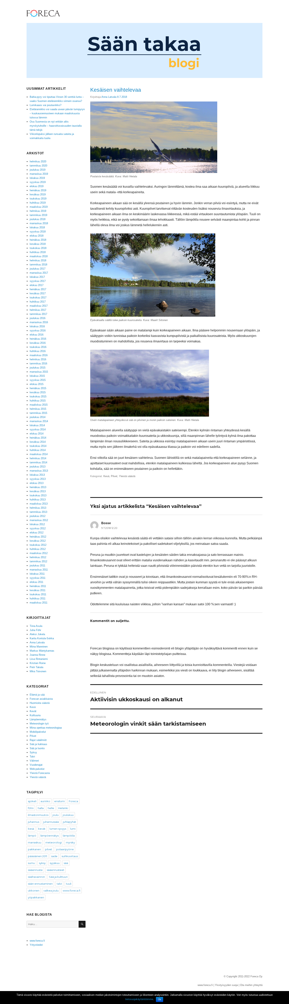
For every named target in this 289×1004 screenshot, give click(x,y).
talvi (59, 883)
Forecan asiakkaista (41, 698)
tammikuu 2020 (38, 165)
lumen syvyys (58, 828)
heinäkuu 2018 (38, 239)
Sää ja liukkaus (38, 744)
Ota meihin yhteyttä (251, 985)
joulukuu (68, 815)
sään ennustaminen (40, 883)
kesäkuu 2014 (38, 441)
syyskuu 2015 (38, 380)
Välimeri (34, 760)
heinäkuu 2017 (38, 289)
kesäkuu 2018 (38, 243)
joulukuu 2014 (37, 417)
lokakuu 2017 (37, 276)
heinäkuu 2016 (38, 338)
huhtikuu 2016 (38, 351)
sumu (31, 863)
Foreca (73, 801)
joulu (55, 815)
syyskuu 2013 (38, 478)
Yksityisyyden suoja (226, 985)
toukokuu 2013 (38, 495)
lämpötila (69, 835)
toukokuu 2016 (38, 347)
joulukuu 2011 (37, 565)
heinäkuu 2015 (38, 388)
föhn (31, 808)
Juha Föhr (35, 630)
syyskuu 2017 (38, 281)
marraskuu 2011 (39, 569)
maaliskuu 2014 (39, 454)
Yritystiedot (36, 944)
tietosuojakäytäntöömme (139, 999)
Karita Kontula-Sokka (42, 638)
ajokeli (32, 801)
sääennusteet (55, 869)
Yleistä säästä (127, 476)
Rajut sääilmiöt (38, 740)
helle (51, 808)
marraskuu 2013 (39, 470)
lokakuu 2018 (37, 227)
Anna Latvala (108, 96)
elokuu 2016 (36, 334)
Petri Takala (36, 667)
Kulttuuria (35, 715)
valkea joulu (51, 890)
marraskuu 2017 (39, 272)
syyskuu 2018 (38, 231)
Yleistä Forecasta (40, 773)
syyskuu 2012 (38, 528)
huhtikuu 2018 (38, 252)
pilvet (48, 849)
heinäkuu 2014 (38, 437)
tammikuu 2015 (38, 412)
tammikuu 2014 (38, 462)
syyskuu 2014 (38, 429)
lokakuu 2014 (37, 425)
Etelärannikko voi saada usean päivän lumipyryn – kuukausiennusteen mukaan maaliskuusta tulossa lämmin (57, 113)
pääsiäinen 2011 (37, 856)
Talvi (32, 756)
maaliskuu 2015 (39, 404)
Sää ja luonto (37, 748)
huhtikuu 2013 (38, 499)
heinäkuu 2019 (38, 190)
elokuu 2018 (36, 235)
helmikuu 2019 (38, 210)
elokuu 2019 (36, 186)
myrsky (70, 842)
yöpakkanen (36, 897)
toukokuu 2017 (38, 297)
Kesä (106, 476)
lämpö (32, 835)
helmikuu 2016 (38, 359)
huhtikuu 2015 (38, 400)
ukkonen (33, 890)
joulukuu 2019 (37, 169)
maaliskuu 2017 (39, 305)
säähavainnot (36, 876)
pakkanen (34, 849)
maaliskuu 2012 (39, 553)
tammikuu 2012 (38, 561)
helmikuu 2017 (38, 309)
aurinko (45, 801)
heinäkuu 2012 (38, 536)
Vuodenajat (36, 764)
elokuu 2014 (36, 433)
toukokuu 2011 (38, 594)
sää (66, 863)
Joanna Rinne (37, 654)
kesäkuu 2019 (38, 194)
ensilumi (59, 801)
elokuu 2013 (36, 483)
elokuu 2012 (36, 532)
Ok (159, 999)
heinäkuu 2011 (38, 586)
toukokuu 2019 (38, 198)
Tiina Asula (36, 626)
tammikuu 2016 (38, 363)
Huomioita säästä (40, 702)
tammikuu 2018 (38, 264)
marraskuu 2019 (39, 173)
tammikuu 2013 (38, 511)
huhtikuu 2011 (37, 598)
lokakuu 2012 (37, 524)
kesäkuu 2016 (38, 342)
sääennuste (35, 869)
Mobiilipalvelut (38, 731)
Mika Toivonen (38, 671)
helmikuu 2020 (38, 161)
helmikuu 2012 (38, 557)
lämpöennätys (49, 835)
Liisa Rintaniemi (39, 658)
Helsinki (63, 808)
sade (54, 856)
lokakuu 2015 (37, 375)
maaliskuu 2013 (39, 503)
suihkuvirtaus (70, 856)
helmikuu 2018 (38, 260)
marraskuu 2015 (39, 371)
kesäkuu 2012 (38, 540)
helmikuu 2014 (38, 458)
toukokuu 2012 (38, 544)
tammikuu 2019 (38, 215)
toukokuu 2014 (38, 445)
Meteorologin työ (39, 723)
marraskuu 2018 (39, 223)
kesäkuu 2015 (38, 392)
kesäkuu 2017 (38, 293)
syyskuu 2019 (38, 182)
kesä (31, 828)
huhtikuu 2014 (38, 450)
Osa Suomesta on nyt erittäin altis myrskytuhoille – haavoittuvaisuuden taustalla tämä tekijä (56, 125)
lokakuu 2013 (37, 474)
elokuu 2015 (36, 384)
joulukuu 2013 (37, 466)
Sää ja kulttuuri (58, 876)
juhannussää (51, 821)
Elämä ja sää (37, 694)
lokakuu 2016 (37, 326)
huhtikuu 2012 (38, 549)
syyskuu (55, 863)
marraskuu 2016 (39, 322)
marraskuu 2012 (39, 520)
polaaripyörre (65, 849)
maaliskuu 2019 (39, 206)
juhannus (33, 821)
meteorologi (53, 842)
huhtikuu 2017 (38, 301)
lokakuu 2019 (37, 177)
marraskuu (34, 842)
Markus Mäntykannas (42, 650)
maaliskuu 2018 (39, 256)
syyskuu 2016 (38, 330)
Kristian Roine (38, 663)
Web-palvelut (37, 768)
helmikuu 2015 (38, 408)
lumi (72, 828)
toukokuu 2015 (38, 396)
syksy (42, 863)
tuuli (68, 883)
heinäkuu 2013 (38, 487)
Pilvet (114, 476)
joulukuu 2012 (37, 516)
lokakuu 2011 (37, 573)
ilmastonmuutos (38, 815)
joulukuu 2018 (37, 219)
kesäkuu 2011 (37, 590)
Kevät (33, 711)
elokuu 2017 (36, 285)
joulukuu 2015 (37, 367)
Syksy (33, 752)
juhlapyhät (69, 821)
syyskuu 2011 (37, 577)
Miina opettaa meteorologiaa (46, 727)
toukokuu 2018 (38, 248)
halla (41, 808)
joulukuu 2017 (37, 268)
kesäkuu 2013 (38, 491)
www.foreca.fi (71, 890)
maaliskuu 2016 (39, 355)
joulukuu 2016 (37, 318)
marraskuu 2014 (39, 421)
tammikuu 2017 (38, 314)
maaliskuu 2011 (38, 602)
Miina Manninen (39, 646)
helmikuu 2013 (38, 507)
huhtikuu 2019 (38, 202)
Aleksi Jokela (37, 634)
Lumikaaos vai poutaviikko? (45, 105)
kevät (41, 828)
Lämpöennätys (38, 719)
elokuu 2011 (36, 582)
